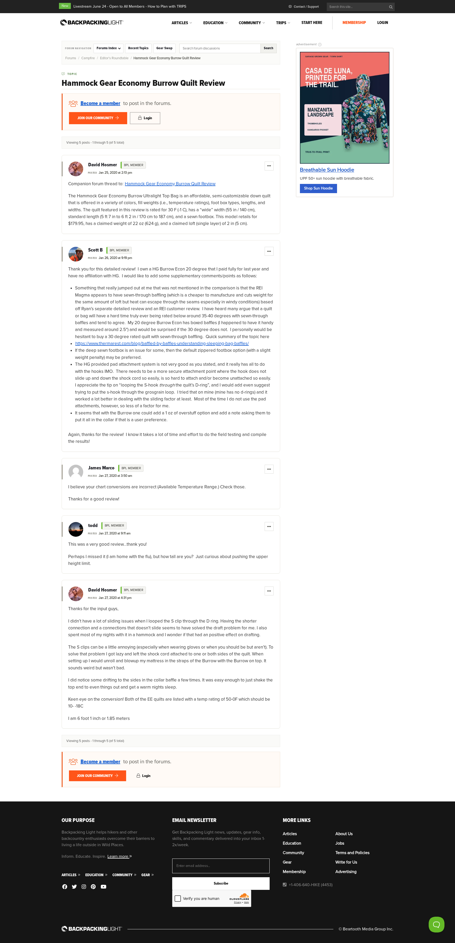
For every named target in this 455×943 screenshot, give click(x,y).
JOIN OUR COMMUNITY (95, 118)
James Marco (101, 468)
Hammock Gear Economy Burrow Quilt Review (170, 184)
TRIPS (281, 23)
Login (382, 22)
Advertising (346, 871)
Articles (180, 23)
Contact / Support (306, 7)
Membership (354, 22)
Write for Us (346, 862)
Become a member (100, 103)
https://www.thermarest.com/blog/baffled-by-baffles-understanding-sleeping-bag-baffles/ (162, 343)
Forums (70, 58)
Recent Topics (138, 48)
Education (213, 23)
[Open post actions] (269, 166)
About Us (344, 833)
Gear (146, 875)
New (65, 6)
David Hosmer (102, 165)
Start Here (311, 22)
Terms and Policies (352, 852)
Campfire (88, 58)
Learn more (118, 856)
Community (250, 23)
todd (93, 525)
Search (268, 48)
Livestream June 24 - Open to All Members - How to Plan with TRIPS (129, 6)
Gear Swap (164, 48)
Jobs (339, 843)
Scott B (95, 250)
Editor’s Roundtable (114, 58)
